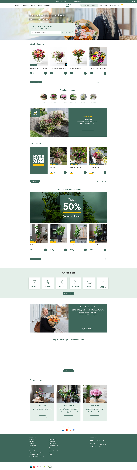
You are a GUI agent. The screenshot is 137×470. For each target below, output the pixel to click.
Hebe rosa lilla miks (75, 167)
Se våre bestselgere (36, 82)
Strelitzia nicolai (34, 245)
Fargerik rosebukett (75, 68)
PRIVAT (133, 1)
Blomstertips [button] (47, 5)
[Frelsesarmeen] (34, 466)
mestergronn (79, 339)
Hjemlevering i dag (61, 1)
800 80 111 (104, 440)
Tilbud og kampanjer (54, 450)
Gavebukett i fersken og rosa (38, 68)
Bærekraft (51, 452)
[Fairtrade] (30, 466)
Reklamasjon (32, 447)
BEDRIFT (128, 1)
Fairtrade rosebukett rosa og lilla (58, 69)
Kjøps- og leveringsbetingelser (36, 452)
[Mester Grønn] (68, 5)
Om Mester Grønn (53, 445)
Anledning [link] (40, 5)
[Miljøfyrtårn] (44, 466)
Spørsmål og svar (33, 450)
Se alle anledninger (68, 293)
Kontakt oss (31, 439)
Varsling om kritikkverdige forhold (36, 456)
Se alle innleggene (69, 370)
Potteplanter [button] (25, 5)
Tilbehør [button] (33, 5)
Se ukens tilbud (35, 181)
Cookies (31, 458)
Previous (102, 82)
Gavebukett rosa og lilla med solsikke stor (97, 69)
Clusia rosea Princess (95, 245)
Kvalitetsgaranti (77, 1)
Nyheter (51, 447)
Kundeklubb (52, 441)
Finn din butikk (52, 439)
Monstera (52, 245)
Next (105, 82)
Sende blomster (32, 441)
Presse (50, 454)
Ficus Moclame (74, 245)
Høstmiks (52, 167)
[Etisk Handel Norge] (49, 466)
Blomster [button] (17, 5)
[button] (113, 5)
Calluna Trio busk (94, 167)
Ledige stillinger (52, 443)
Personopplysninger (33, 454)
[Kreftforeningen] (38, 466)
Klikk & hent (31, 443)
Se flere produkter (36, 259)
